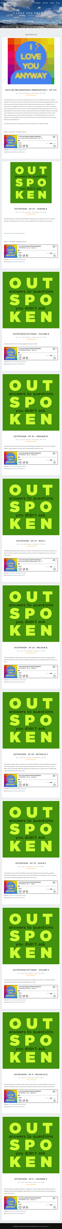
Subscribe (45, 3)
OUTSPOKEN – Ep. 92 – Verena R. (31, 209)
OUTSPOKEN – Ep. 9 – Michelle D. (31, 1074)
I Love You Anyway (24, 93)
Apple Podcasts (14, 152)
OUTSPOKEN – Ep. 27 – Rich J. (31, 541)
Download (23, 149)
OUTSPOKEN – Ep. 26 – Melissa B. (31, 647)
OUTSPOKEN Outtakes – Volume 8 (31, 334)
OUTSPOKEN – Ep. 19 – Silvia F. (31, 863)
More (23, 152)
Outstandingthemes (43, 1226)
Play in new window (14, 149)
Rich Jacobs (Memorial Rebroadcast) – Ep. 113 (31, 90)
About (52, 3)
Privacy (58, 3)
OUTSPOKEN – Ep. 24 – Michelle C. (31, 754)
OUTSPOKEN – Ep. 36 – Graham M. (31, 436)
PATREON (37, 3)
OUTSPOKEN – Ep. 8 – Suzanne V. (31, 1179)
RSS (20, 152)
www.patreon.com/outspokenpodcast (14, 233)
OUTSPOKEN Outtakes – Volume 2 (31, 970)
